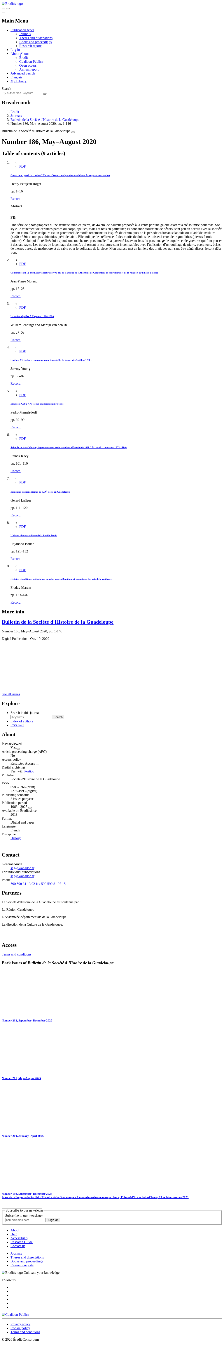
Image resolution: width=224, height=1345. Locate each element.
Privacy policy (20, 1324)
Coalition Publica (31, 61)
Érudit (23, 57)
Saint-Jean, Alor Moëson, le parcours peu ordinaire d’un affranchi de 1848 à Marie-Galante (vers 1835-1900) (68, 447)
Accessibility (19, 1238)
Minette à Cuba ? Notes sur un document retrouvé (36, 403)
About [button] (15, 53)
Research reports (30, 46)
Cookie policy (20, 1328)
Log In (15, 50)
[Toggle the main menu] (3, 12)
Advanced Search (22, 73)
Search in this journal (25, 713)
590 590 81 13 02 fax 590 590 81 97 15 (38, 884)
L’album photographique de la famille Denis (33, 535)
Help (13, 1234)
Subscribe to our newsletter (24, 1215)
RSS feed (17, 725)
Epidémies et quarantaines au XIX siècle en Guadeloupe (40, 491)
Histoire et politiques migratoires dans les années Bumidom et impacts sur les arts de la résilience (61, 579)
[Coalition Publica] (15, 1314)
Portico (29, 771)
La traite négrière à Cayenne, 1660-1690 (32, 316)
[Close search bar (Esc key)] (8, 8)
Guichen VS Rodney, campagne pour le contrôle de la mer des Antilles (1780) (50, 360)
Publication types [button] (22, 30)
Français (16, 77)
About (24, 53)
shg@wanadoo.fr (22, 868)
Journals (25, 34)
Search (6, 88)
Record (15, 199)
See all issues (11, 694)
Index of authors (21, 721)
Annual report (28, 69)
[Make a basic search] (3, 8)
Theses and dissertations (35, 38)
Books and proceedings (35, 42)
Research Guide (21, 1242)
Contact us (17, 1246)
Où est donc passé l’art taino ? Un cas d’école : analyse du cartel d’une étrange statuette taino (60, 175)
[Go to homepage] (12, 3)
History (15, 838)
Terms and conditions (16, 954)
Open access (28, 65)
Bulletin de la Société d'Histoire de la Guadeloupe (44, 119)
